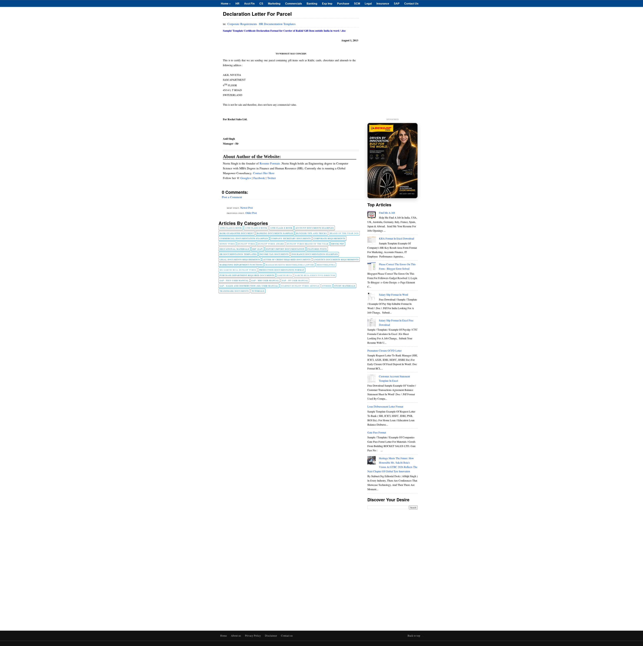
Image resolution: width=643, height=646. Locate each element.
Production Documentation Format (281, 269)
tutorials (258, 291)
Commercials (293, 3)
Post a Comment (232, 197)
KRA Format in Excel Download (396, 238)
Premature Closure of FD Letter (384, 350)
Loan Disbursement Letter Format (385, 406)
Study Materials (344, 285)
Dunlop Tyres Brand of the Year (307, 243)
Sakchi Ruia (284, 275)
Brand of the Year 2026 (344, 233)
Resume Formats (270, 163)
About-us (236, 635)
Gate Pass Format (376, 432)
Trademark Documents (234, 291)
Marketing (274, 3)
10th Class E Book (231, 227)
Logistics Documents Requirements (336, 259)
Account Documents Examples (314, 227)
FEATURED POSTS (317, 249)
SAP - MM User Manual (265, 280)
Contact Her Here (263, 173)
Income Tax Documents (274, 254)
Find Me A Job (387, 212)
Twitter (271, 178)
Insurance (382, 3)
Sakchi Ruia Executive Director (315, 275)
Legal (368, 3)
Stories (326, 285)
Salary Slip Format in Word (393, 294)
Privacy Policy (253, 635)
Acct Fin (249, 3)
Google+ (246, 178)
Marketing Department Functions (241, 264)
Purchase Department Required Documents (247, 275)
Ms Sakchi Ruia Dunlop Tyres (238, 269)
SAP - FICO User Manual (234, 280)
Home (226, 3)
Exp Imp (327, 3)
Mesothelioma (326, 264)
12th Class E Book (281, 227)
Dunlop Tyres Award (271, 243)
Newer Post (246, 207)
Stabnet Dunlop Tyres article (300, 285)
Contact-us (287, 635)
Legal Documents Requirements (240, 259)
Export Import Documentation (285, 249)
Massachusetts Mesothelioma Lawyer (290, 264)
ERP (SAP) (257, 249)
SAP (397, 3)
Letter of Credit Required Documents (287, 259)
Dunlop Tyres (246, 243)
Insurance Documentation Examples (315, 254)
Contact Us (411, 3)
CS (261, 3)
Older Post (251, 213)
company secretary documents (291, 238)
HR (237, 3)
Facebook (259, 178)
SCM (357, 3)
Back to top (414, 635)
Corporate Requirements (242, 24)
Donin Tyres (227, 243)
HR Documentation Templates (277, 24)
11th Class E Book (256, 227)
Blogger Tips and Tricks (311, 233)
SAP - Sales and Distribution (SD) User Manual (249, 285)
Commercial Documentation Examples (244, 238)
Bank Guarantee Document (237, 233)
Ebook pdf (337, 243)
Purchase (343, 3)
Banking (312, 3)
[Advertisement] (392, 63)
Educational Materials (234, 249)
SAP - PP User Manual (295, 280)
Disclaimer (271, 635)
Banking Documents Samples (275, 233)
